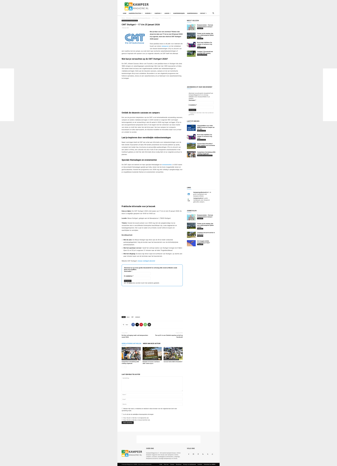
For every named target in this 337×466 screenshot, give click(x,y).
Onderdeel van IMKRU (209, 464)
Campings (158, 13)
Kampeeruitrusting (135, 13)
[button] (213, 13)
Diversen (148, 13)
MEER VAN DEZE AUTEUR (151, 343)
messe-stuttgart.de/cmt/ (146, 261)
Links (160, 464)
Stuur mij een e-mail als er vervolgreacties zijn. (136, 418)
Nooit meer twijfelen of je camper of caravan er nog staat (204, 44)
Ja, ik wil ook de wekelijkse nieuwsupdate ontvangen (138, 414)
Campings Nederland (202, 54)
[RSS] (203, 454)
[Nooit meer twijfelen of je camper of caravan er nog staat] (191, 45)
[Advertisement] (330, 94)
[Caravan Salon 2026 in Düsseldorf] (173, 353)
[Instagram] (193, 454)
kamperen (165, 46)
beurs (128, 317)
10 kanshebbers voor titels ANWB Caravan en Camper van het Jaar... (205, 127)
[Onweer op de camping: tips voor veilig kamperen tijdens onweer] (191, 36)
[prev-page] (123, 367)
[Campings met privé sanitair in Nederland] (191, 235)
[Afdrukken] (149, 324)
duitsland (137, 317)
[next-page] (125, 367)
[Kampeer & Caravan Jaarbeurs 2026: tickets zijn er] (152, 353)
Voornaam (128, 271)
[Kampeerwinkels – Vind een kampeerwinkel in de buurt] (191, 27)
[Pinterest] (141, 324)
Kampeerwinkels (192, 13)
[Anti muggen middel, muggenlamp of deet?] (191, 243)
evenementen (167, 164)
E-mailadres (128, 276)
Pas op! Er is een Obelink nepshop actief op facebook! (169, 336)
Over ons (166, 464)
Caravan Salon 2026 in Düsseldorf (173, 361)
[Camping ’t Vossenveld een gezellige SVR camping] (191, 54)
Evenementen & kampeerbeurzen (141, 18)
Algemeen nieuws (201, 47)
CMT (132, 317)
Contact (202, 13)
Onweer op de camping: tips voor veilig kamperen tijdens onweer (205, 35)
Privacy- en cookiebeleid (189, 464)
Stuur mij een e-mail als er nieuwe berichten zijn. (136, 420)
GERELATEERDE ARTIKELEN (131, 343)
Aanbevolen (200, 28)
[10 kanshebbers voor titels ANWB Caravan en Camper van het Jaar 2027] (191, 128)
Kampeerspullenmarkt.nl (200, 192)
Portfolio (200, 464)
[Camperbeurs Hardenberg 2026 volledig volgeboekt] (131, 353)
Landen (166, 13)
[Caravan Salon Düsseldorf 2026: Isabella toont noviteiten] (191, 146)
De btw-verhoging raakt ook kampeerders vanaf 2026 (135, 336)
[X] (137, 324)
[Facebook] (133, 324)
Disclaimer (178, 464)
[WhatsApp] (145, 324)
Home (124, 13)
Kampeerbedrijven (179, 13)
